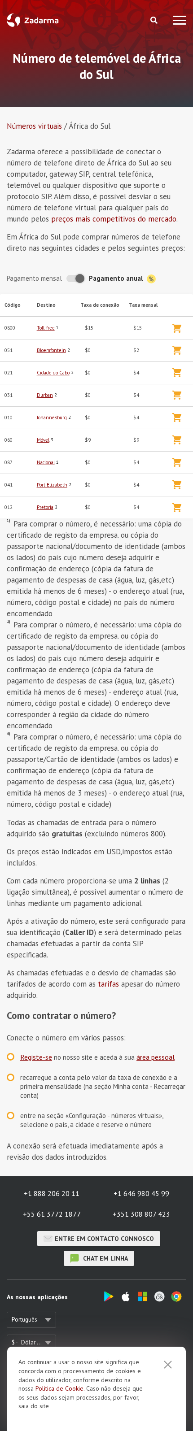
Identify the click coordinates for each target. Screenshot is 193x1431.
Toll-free (46, 328)
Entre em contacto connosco (104, 1239)
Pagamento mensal (34, 278)
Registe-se (36, 1057)
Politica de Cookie (59, 1388)
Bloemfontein (51, 350)
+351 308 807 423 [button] (141, 1213)
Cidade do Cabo (53, 373)
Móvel (43, 440)
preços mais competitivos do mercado (113, 219)
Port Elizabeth (52, 485)
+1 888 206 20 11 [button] (51, 1193)
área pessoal (155, 1057)
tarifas (108, 984)
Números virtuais (34, 126)
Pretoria (45, 507)
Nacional (46, 462)
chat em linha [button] (104, 1258)
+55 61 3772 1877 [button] (52, 1213)
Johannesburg (52, 417)
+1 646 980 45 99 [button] (141, 1193)
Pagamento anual (117, 278)
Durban (45, 395)
